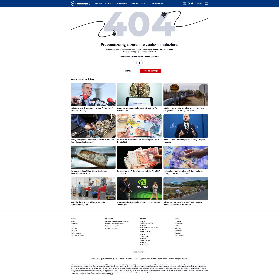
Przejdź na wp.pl (151, 71)
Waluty (108, 3)
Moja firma (121, 3)
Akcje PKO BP (179, 223)
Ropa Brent (178, 233)
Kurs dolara (74, 230)
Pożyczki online (144, 236)
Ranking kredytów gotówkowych (149, 227)
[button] (190, 3)
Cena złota (178, 221)
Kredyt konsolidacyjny (146, 223)
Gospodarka (157, 3)
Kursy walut (74, 223)
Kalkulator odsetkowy (111, 228)
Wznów (128, 71)
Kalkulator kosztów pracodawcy (114, 223)
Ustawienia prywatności (178, 259)
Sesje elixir (178, 228)
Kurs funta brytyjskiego (77, 235)
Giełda (97, 3)
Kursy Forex (178, 230)
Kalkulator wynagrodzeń (112, 226)
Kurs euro (73, 226)
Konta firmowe (144, 245)
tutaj (111, 273)
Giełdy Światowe (179, 235)
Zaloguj (199, 3)
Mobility (134, 3)
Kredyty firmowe (145, 240)
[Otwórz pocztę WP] (184, 3)
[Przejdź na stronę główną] (73, 5)
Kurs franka (74, 228)
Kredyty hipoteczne (145, 232)
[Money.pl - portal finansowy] (86, 3)
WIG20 (177, 226)
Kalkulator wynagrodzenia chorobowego (117, 221)
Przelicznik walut (76, 233)
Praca (143, 3)
